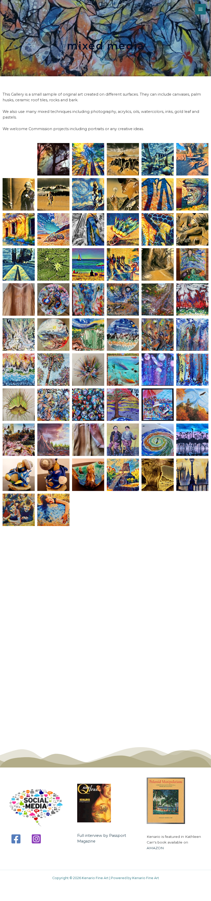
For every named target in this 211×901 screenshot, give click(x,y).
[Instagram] (36, 839)
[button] (19, 159)
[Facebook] (16, 839)
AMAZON (155, 848)
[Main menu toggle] (200, 9)
